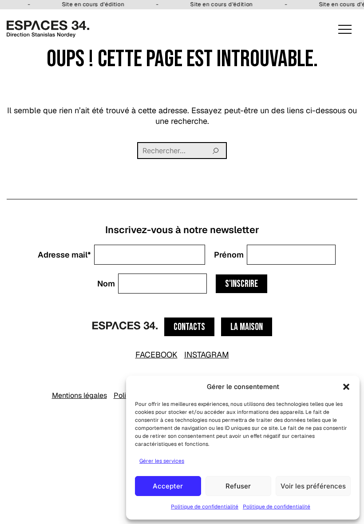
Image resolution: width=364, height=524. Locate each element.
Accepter (168, 486)
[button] (346, 386)
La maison (246, 327)
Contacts (189, 327)
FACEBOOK (156, 354)
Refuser (238, 486)
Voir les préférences (313, 486)
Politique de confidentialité (204, 506)
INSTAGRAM (206, 354)
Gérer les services (161, 460)
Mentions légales (79, 395)
